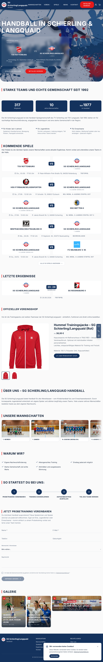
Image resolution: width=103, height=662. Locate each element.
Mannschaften (34, 5)
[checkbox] (2, 573)
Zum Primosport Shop (68, 356)
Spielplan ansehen (13, 71)
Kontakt (74, 5)
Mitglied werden (87, 5)
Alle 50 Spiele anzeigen (50, 263)
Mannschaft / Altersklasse (9, 545)
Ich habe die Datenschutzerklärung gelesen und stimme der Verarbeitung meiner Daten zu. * (37, 573)
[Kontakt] (98, 335)
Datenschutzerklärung (62, 573)
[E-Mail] (98, 326)
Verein (46, 5)
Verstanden (54, 656)
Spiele (56, 5)
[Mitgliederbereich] (96, 5)
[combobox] (51, 549)
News (65, 5)
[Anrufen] (98, 331)
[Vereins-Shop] (99, 5)
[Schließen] (97, 646)
